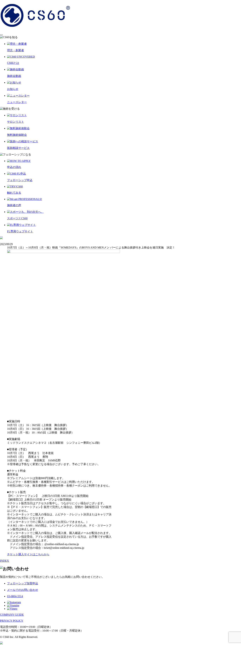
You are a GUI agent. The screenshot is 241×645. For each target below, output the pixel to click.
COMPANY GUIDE (12, 614)
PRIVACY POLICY (11, 620)
